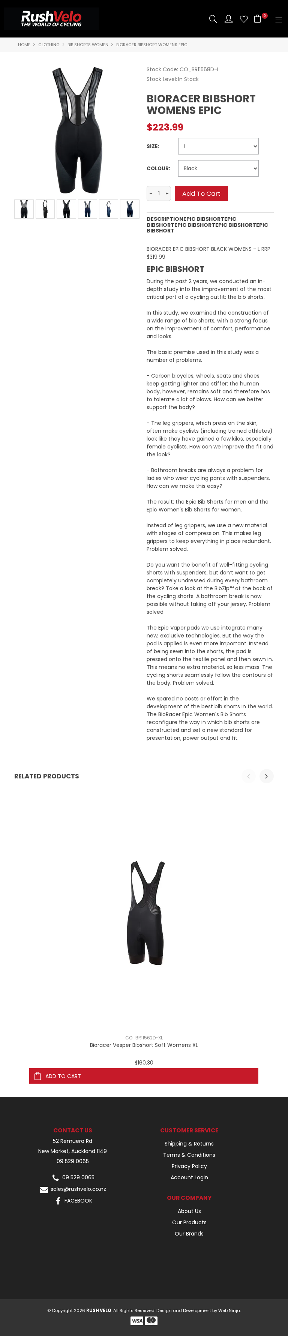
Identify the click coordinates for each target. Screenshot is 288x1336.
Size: (153, 146)
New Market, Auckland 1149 (72, 1151)
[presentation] (249, 776)
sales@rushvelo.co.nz (77, 1189)
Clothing (49, 45)
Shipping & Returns (189, 1143)
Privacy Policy (189, 1166)
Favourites (244, 19)
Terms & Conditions (189, 1155)
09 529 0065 (73, 1161)
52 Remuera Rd (72, 1141)
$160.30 (144, 1062)
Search (213, 19)
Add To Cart (63, 1076)
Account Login (189, 1177)
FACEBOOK (77, 1200)
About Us (189, 1211)
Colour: (158, 168)
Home (24, 45)
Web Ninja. (229, 1311)
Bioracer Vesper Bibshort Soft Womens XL (144, 1045)
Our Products (189, 1222)
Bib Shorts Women (88, 45)
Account (228, 19)
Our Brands (189, 1233)
